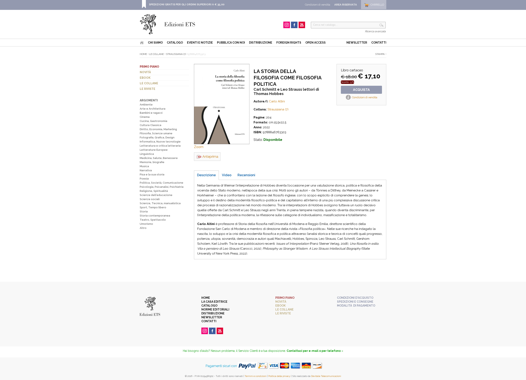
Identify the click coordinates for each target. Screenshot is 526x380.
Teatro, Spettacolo (153, 219)
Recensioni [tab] (246, 175)
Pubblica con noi (231, 42)
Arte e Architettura (152, 108)
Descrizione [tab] (206, 175)
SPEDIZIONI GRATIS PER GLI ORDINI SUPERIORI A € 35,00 (186, 4)
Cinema (145, 116)
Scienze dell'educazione (156, 195)
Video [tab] (226, 175)
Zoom (198, 147)
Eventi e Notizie (200, 42)
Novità (145, 72)
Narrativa (146, 170)
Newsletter (356, 42)
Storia (144, 211)
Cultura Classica (150, 125)
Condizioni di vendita (317, 4)
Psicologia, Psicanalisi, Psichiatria (161, 186)
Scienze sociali (150, 199)
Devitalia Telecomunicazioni (326, 376)
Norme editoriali (215, 309)
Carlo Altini (277, 101)
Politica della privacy (279, 376)
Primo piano (149, 66)
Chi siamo (155, 42)
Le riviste (147, 88)
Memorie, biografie (152, 162)
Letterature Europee (154, 149)
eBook (145, 77)
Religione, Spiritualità (154, 190)
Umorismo (146, 223)
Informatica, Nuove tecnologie (160, 141)
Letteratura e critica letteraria (160, 145)
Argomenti (149, 100)
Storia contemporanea (155, 215)
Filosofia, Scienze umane (156, 133)
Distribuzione (260, 42)
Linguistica (147, 153)
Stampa (380, 54)
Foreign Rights (288, 42)
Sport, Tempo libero (153, 207)
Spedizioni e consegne (355, 301)
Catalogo (175, 42)
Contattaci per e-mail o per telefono (314, 350)
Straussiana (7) (176, 54)
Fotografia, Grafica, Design (157, 137)
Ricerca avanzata (375, 31)
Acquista (361, 90)
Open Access (315, 42)
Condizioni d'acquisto (355, 297)
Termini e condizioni (255, 376)
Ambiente (146, 104)
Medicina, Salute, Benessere (159, 158)
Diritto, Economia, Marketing (158, 129)
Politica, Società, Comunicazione (161, 182)
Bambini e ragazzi (151, 112)
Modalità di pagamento (356, 305)
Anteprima (210, 157)
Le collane (149, 83)
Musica (144, 166)
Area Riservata (345, 4)
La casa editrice (214, 301)
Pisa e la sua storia (152, 174)
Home (143, 54)
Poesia (144, 178)
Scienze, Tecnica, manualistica (160, 203)
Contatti (378, 42)
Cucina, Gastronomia (153, 121)
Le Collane (156, 54)
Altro (143, 227)
